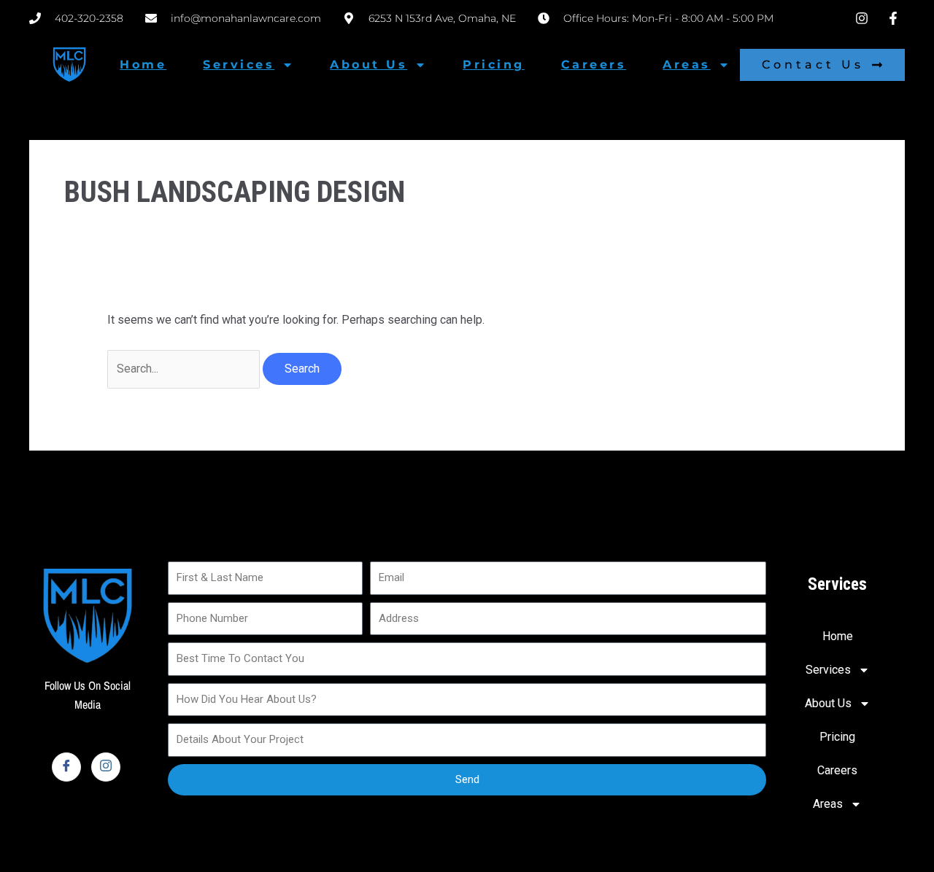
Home (143, 64)
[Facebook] (66, 767)
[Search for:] (185, 368)
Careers (594, 64)
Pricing (494, 64)
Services (238, 64)
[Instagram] (105, 767)
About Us (368, 64)
